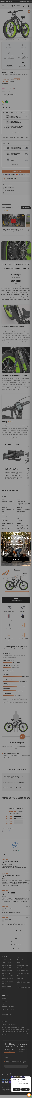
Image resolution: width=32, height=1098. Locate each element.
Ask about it (25, 1089)
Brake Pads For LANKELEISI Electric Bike (23, 1083)
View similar (16, 1089)
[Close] (29, 533)
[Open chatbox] (29, 1095)
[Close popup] (29, 1078)
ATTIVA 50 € (16, 559)
